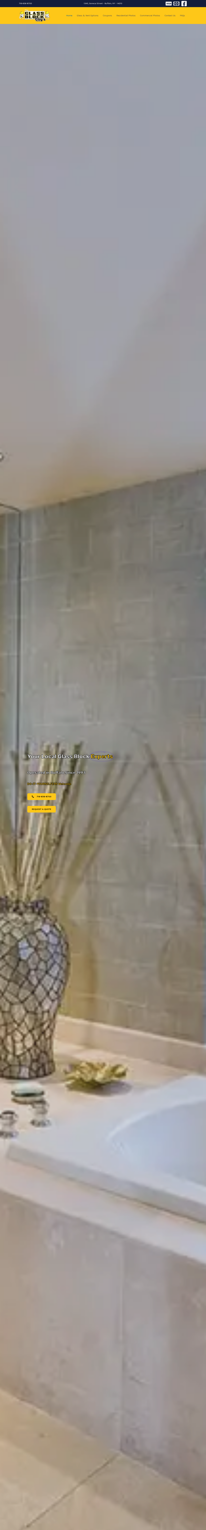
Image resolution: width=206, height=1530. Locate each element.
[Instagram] (176, 4)
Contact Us (170, 15)
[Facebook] (184, 4)
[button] (41, 796)
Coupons (107, 15)
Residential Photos (126, 15)
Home (69, 15)
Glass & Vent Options (87, 15)
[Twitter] (169, 4)
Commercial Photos (150, 15)
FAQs (182, 15)
